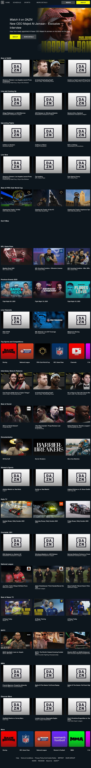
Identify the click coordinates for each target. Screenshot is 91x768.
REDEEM (41, 761)
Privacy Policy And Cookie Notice (45, 758)
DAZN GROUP (70, 758)
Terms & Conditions (27, 758)
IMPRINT (61, 758)
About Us (49, 761)
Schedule (17, 2)
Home (8, 2)
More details (42, 2)
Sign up (83, 2)
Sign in (68, 2)
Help (17, 758)
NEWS (34, 761)
